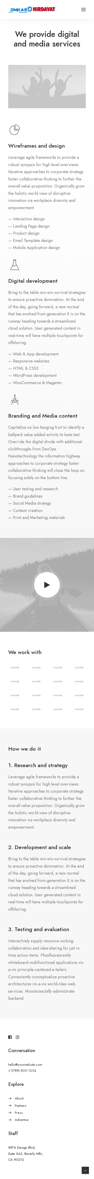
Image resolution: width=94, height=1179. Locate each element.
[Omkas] (31, 9)
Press (19, 1112)
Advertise (22, 1119)
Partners (20, 1105)
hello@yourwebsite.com (25, 1064)
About (19, 1098)
